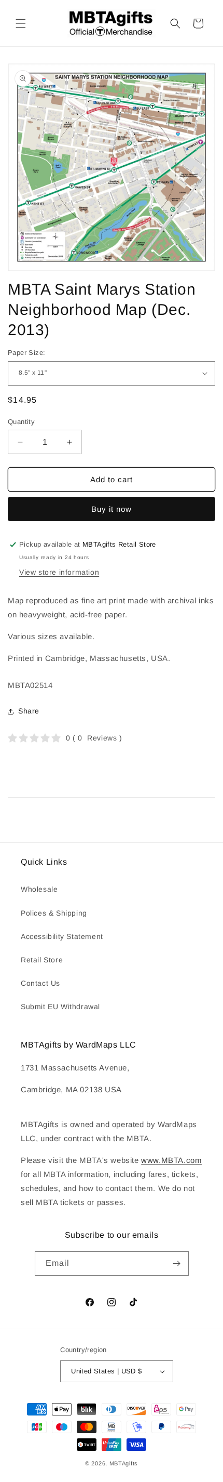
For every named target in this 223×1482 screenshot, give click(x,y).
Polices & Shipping (54, 913)
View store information (59, 572)
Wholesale (39, 889)
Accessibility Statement (62, 936)
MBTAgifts (123, 1463)
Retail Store (42, 960)
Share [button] (28, 711)
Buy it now (111, 509)
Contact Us (40, 983)
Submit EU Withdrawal (60, 1006)
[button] (20, 23)
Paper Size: (26, 352)
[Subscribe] (176, 1263)
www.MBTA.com (171, 1160)
